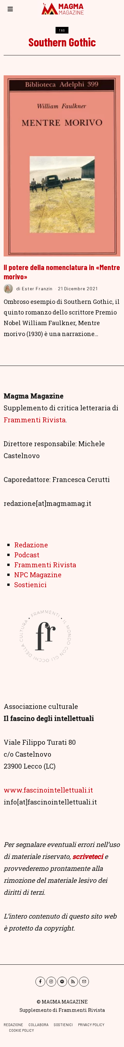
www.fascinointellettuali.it (48, 790)
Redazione (31, 544)
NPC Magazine (38, 574)
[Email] (84, 982)
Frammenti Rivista (34, 419)
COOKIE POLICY (21, 1030)
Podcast (26, 554)
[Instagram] (51, 982)
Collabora (38, 1024)
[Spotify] (62, 982)
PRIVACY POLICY (91, 1024)
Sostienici (30, 584)
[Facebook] (40, 982)
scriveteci (87, 856)
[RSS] (73, 982)
